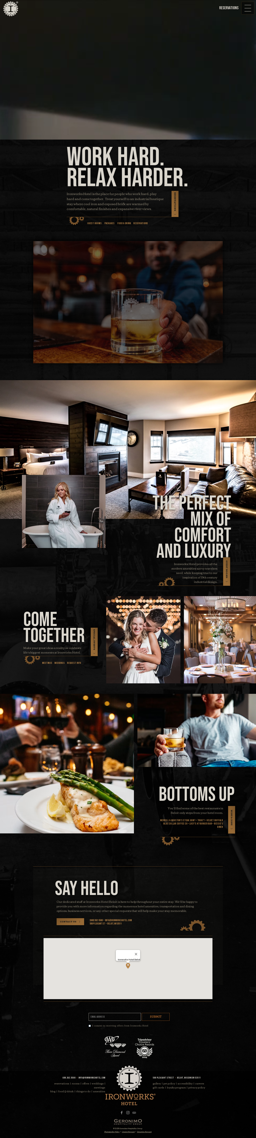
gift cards (158, 1087)
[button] (248, 8)
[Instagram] (128, 1112)
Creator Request (128, 1131)
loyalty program (176, 1087)
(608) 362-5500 (96, 920)
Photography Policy (112, 1131)
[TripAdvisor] (134, 1112)
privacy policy (196, 1087)
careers (199, 1083)
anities (99, 1091)
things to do (83, 1091)
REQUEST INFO (74, 663)
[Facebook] (121, 1112)
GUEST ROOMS (94, 223)
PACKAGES (109, 223)
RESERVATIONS (140, 223)
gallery (157, 1083)
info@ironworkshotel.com (118, 920)
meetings (99, 1087)
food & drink (66, 1091)
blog (53, 1091)
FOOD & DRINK (124, 223)
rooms (76, 1083)
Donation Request (144, 1131)
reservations (61, 1083)
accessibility (185, 1083)
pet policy (169, 1083)
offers (85, 1083)
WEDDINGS (60, 663)
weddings (97, 1083)
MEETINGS (47, 663)
